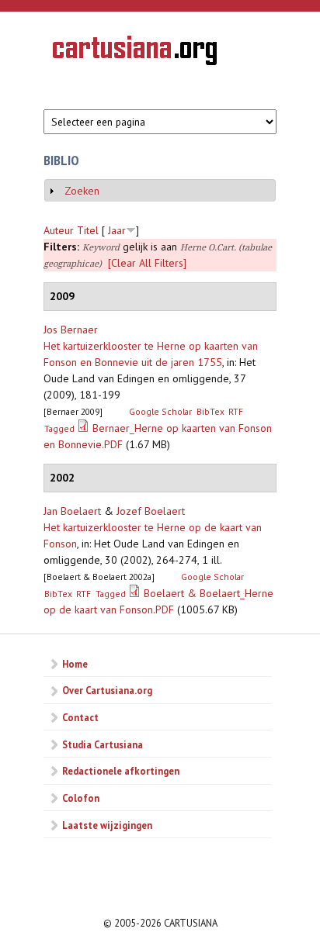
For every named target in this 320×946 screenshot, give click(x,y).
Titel (88, 230)
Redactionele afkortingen (120, 771)
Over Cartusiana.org (107, 690)
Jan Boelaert (72, 511)
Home (75, 664)
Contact (80, 717)
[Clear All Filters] (147, 263)
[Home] (134, 53)
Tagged (59, 428)
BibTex (210, 411)
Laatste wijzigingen (107, 825)
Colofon (80, 798)
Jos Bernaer (70, 330)
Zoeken (81, 191)
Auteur (58, 230)
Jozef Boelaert (151, 511)
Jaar (117, 230)
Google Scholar (160, 411)
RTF (235, 411)
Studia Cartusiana (102, 744)
